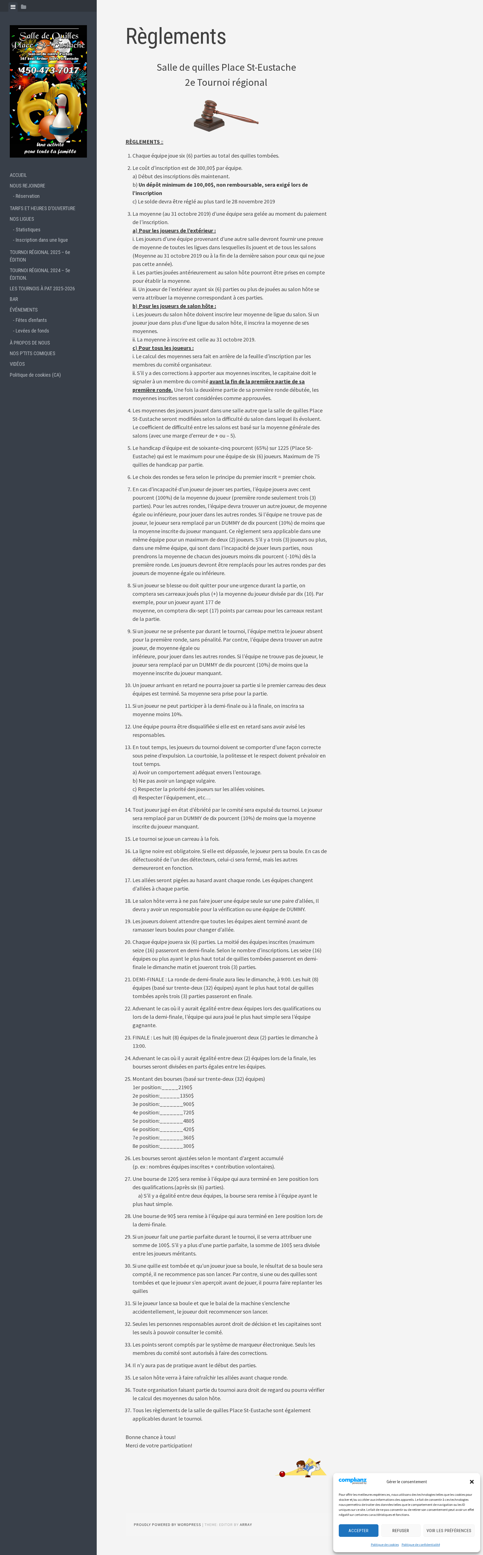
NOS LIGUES (22, 219)
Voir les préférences (449, 1530)
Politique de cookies (385, 1544)
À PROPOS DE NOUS (30, 343)
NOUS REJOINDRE (27, 186)
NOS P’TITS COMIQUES (32, 353)
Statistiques (28, 229)
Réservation (28, 196)
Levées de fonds (32, 331)
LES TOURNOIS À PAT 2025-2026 (42, 288)
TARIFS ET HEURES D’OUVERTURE (42, 208)
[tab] (13, 7)
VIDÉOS (17, 364)
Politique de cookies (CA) (35, 375)
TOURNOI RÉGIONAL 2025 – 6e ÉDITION (40, 256)
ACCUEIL (18, 175)
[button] (472, 1482)
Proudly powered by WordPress (167, 1524)
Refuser (400, 1530)
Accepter (359, 1530)
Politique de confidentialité (421, 1544)
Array (246, 1524)
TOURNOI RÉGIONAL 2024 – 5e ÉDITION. (40, 274)
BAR (14, 299)
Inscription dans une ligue (42, 240)
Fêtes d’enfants (31, 320)
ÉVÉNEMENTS (24, 310)
